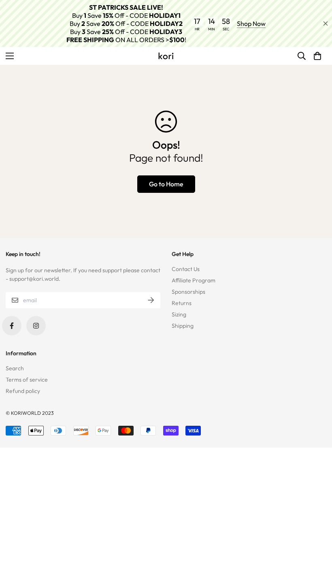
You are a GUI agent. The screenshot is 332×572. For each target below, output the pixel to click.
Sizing (179, 314)
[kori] (166, 56)
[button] (317, 56)
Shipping (183, 325)
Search (15, 368)
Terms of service (27, 379)
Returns (182, 303)
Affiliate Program (193, 280)
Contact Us (186, 269)
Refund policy (23, 391)
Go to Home (166, 184)
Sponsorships (188, 291)
